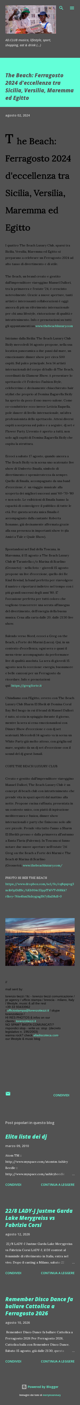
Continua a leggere (58, 1184)
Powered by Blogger (42, 1387)
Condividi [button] (61, 1095)
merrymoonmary (52, 1395)
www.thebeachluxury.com (54, 326)
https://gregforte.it (26, 686)
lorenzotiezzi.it (26, 1021)
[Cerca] (61, 8)
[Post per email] (8, 1095)
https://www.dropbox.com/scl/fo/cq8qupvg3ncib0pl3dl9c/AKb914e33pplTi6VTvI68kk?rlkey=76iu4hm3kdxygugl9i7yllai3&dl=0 (39, 890)
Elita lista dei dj (26, 1136)
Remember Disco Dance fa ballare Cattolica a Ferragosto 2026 (39, 1306)
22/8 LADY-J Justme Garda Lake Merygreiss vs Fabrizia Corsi (39, 1218)
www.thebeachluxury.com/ (42, 865)
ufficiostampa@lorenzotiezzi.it (28, 1010)
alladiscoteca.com (45, 1035)
